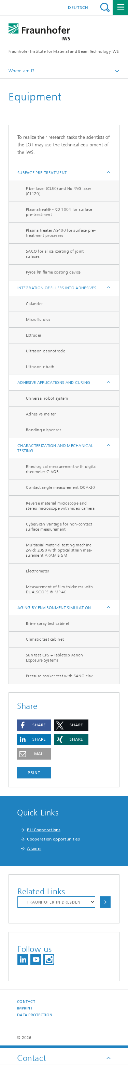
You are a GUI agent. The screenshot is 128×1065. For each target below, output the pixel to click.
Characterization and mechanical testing (55, 448)
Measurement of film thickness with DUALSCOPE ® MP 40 (59, 589)
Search (105, 7)
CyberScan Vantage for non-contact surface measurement (59, 527)
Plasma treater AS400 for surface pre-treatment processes (61, 233)
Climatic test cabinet (45, 639)
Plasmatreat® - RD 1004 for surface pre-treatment (59, 212)
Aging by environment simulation (54, 607)
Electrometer (37, 571)
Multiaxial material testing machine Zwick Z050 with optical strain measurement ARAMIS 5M (59, 550)
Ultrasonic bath (40, 366)
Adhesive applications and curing (53, 382)
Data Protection (34, 1015)
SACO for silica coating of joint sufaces (55, 254)
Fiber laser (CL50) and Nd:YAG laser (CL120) (58, 191)
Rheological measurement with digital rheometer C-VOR (61, 469)
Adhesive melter (41, 414)
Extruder (33, 335)
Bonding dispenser (43, 429)
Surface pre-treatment (42, 172)
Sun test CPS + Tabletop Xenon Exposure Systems (54, 658)
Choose (105, 902)
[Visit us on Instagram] (48, 959)
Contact (26, 1002)
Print (34, 772)
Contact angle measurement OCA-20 (60, 487)
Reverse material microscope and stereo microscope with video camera (60, 506)
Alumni (34, 848)
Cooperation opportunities (53, 839)
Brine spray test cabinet (47, 623)
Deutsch (78, 7)
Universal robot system (47, 398)
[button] (34, 725)
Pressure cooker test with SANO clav (59, 676)
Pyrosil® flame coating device (53, 272)
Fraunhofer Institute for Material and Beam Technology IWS (64, 51)
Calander (34, 303)
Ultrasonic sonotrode (45, 351)
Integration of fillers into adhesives (56, 288)
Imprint (24, 1008)
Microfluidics (38, 319)
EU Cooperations (43, 829)
